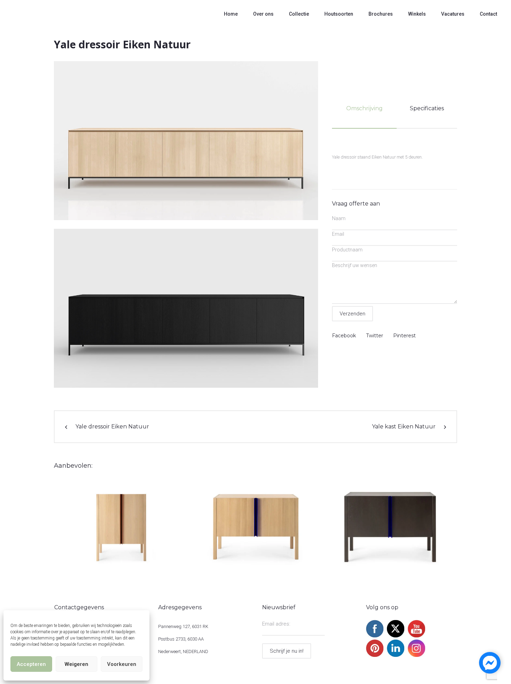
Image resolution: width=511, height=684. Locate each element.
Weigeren (76, 664)
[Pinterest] (374, 655)
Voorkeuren (121, 664)
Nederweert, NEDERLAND (183, 651)
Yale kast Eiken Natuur (404, 426)
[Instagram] (416, 655)
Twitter (374, 335)
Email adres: (276, 624)
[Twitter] (395, 635)
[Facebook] (374, 635)
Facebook (344, 335)
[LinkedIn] (395, 655)
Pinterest (404, 335)
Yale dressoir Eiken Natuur (112, 426)
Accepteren (31, 664)
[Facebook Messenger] (490, 663)
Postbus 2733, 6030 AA (181, 639)
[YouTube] (416, 635)
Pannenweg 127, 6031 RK (183, 626)
